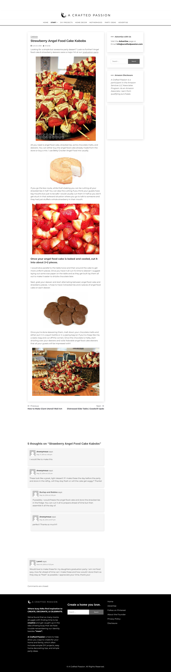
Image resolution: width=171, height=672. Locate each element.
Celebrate (34, 36)
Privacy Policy (113, 619)
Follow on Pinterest (116, 610)
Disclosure (112, 623)
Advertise (123, 22)
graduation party (90, 52)
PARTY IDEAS (110, 22)
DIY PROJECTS (66, 22)
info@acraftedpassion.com (130, 44)
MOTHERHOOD (95, 22)
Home (45, 22)
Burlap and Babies (48, 492)
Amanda (47, 46)
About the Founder (116, 614)
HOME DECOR (81, 22)
